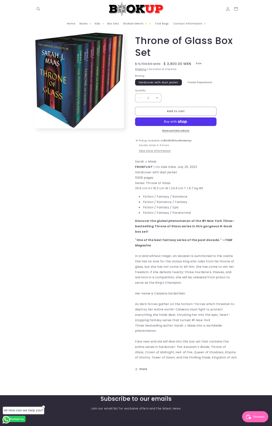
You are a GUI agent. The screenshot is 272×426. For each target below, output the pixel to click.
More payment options (175, 130)
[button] (38, 9)
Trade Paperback (201, 83)
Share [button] (143, 369)
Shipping (140, 69)
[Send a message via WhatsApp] (6, 419)
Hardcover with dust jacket (158, 82)
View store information (155, 151)
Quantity (140, 90)
